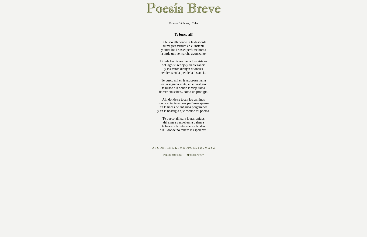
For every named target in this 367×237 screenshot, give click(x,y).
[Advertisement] (130, 81)
